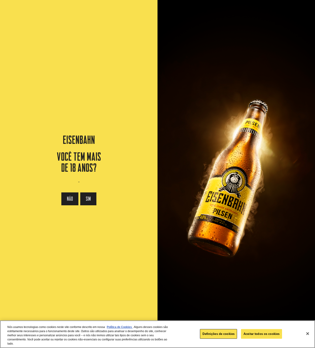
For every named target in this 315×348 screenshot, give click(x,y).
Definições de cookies (218, 334)
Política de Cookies (120, 327)
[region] (157, 334)
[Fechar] (308, 334)
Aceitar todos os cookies (261, 334)
